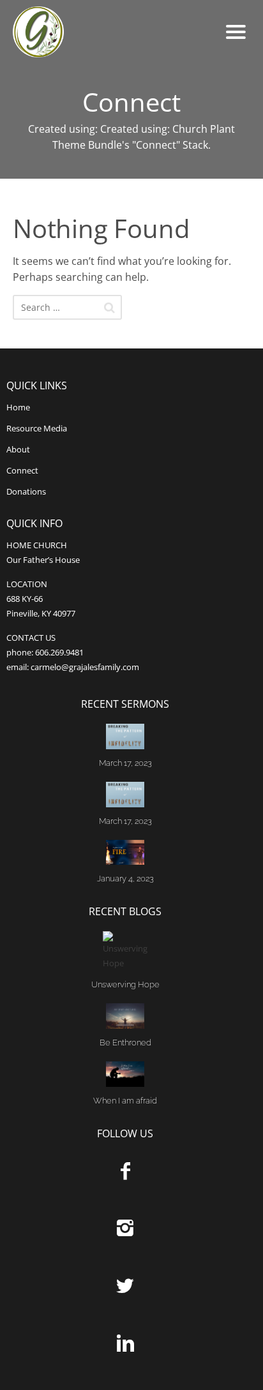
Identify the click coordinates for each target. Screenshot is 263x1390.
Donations (26, 491)
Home (18, 407)
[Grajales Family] (89, 31)
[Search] (109, 307)
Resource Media (36, 428)
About (18, 449)
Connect (22, 470)
